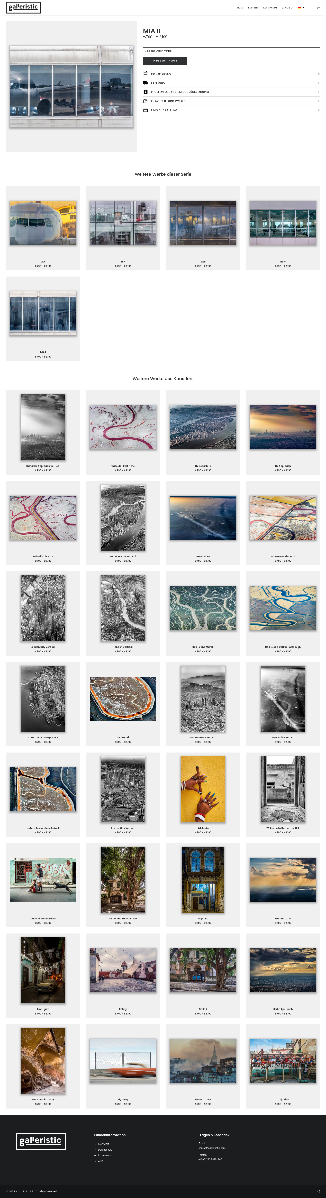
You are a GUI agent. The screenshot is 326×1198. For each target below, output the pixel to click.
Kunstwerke (270, 7)
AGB (100, 1161)
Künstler (253, 7)
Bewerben (287, 7)
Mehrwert (103, 1143)
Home (240, 7)
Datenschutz (105, 1149)
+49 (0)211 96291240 (210, 1159)
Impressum (104, 1155)
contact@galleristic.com (211, 1148)
